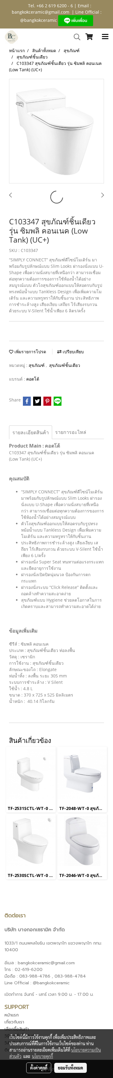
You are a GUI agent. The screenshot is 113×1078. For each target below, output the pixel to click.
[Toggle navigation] (105, 37)
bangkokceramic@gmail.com (40, 12)
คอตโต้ (32, 379)
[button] (75, 37)
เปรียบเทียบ (72, 351)
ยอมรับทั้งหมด (70, 1067)
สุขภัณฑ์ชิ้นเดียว (64, 365)
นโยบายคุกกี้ (42, 1056)
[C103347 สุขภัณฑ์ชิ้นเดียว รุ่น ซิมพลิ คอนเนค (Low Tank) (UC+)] (56, 131)
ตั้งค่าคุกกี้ (38, 1067)
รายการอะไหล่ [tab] (70, 432)
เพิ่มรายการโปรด (29, 351)
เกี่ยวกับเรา (14, 1022)
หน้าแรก (12, 1015)
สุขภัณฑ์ (37, 365)
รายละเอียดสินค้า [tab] (30, 432)
